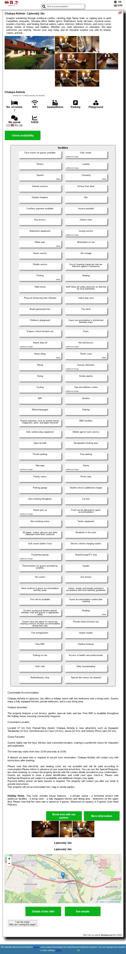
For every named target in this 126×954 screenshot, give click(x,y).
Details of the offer (43, 911)
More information (101, 816)
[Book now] (120, 13)
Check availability (23, 135)
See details (82, 911)
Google (36, 947)
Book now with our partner (64, 816)
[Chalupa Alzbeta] (29, 53)
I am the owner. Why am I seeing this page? (22, 923)
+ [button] (9, 859)
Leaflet (102, 901)
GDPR (59, 950)
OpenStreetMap (114, 901)
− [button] (9, 863)
